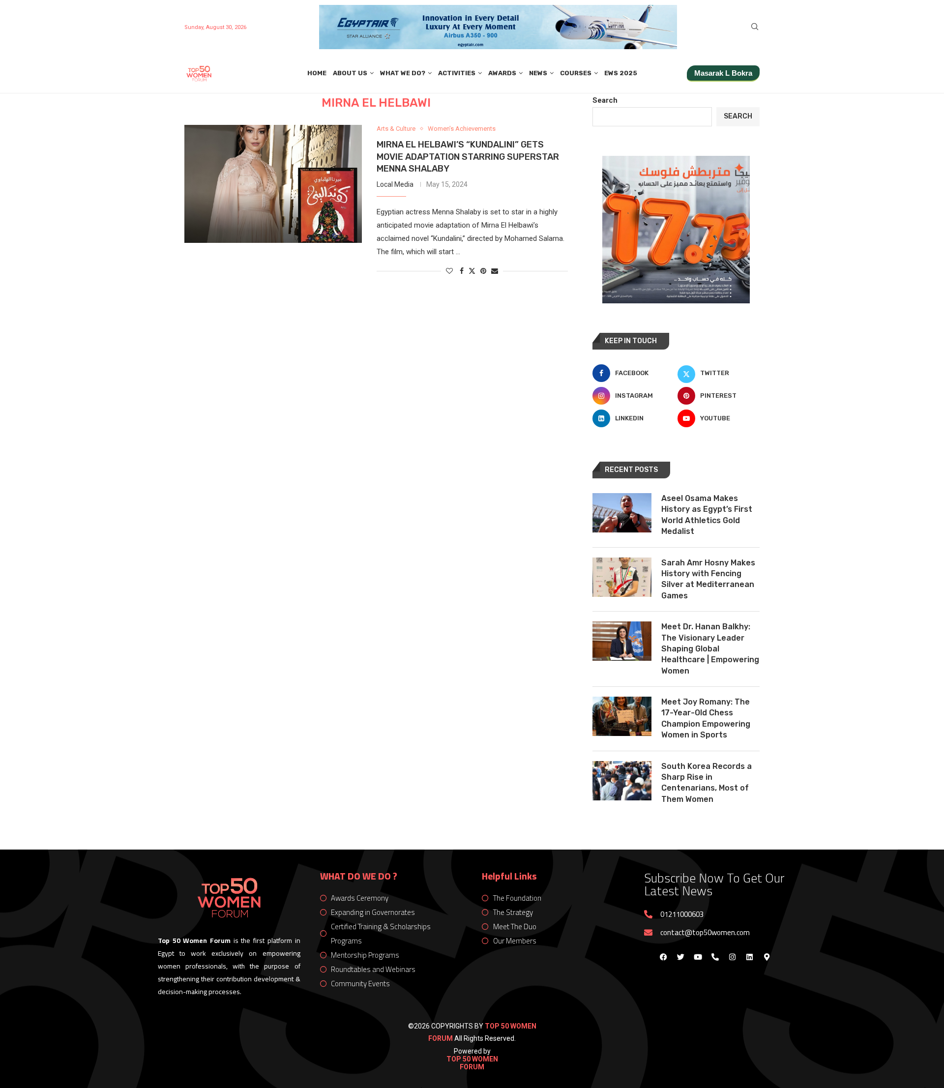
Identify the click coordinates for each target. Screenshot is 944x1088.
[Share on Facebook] (462, 271)
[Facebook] (663, 956)
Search (605, 100)
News (538, 73)
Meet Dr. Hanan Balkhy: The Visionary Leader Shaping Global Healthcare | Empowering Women (710, 649)
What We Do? (402, 73)
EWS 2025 (620, 73)
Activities (456, 73)
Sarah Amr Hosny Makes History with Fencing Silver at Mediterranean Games (708, 579)
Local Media (395, 184)
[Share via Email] (494, 271)
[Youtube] (697, 956)
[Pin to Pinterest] (483, 271)
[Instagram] (732, 956)
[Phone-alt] (715, 956)
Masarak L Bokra (723, 73)
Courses (575, 73)
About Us (350, 73)
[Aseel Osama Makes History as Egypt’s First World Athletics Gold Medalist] (621, 512)
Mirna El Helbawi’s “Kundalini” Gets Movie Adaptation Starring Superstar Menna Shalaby (468, 156)
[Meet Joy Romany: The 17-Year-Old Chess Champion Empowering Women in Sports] (621, 716)
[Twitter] (680, 956)
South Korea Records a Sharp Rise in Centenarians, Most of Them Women (706, 783)
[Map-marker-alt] (766, 956)
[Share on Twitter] (472, 270)
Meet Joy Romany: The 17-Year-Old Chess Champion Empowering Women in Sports (705, 718)
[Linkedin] (749, 956)
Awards (502, 73)
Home (316, 73)
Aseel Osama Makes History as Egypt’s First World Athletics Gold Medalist (706, 515)
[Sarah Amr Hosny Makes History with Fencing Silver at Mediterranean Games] (621, 577)
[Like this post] (449, 271)
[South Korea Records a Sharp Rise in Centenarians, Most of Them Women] (621, 780)
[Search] (755, 27)
